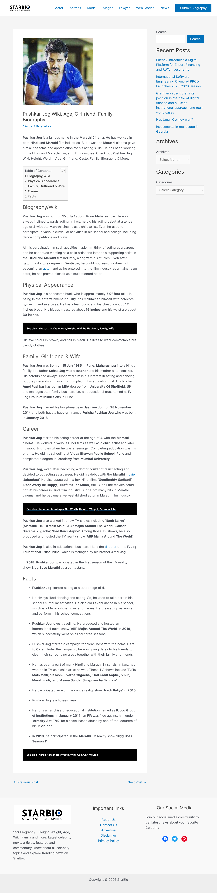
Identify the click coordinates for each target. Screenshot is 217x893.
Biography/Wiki (38, 176)
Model (92, 8)
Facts (32, 196)
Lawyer (124, 8)
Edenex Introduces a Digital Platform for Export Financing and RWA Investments (178, 64)
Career (33, 191)
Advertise (108, 830)
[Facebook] (165, 839)
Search (161, 32)
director (110, 547)
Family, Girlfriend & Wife (46, 186)
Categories (164, 182)
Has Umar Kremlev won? (174, 119)
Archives (162, 152)
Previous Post (26, 782)
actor (47, 268)
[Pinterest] (184, 839)
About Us (108, 820)
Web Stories (145, 8)
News (165, 8)
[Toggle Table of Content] (61, 170)
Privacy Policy (108, 841)
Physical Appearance (44, 181)
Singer (108, 8)
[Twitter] (175, 839)
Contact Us (108, 825)
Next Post (137, 782)
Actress (75, 8)
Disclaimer (108, 835)
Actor (59, 8)
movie (130, 474)
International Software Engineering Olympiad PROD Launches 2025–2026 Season (178, 81)
